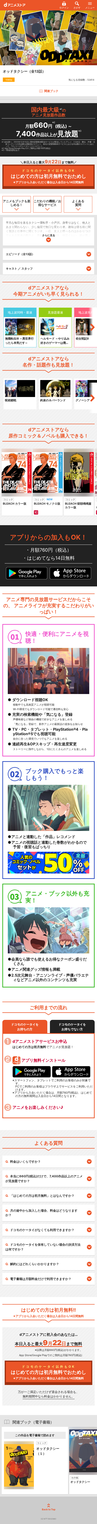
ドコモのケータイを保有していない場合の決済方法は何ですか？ (43, 1247)
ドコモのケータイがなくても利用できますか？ (42, 1230)
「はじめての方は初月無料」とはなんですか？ (42, 1195)
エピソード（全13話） (20, 254)
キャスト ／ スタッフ (19, 268)
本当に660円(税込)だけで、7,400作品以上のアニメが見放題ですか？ (44, 1178)
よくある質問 (78, 203)
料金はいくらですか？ (25, 1161)
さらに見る (48, 235)
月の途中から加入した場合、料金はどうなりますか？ (41, 1213)
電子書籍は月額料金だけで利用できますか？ (40, 1279)
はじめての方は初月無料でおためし (48, 176)
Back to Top (48, 1509)
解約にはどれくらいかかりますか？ (34, 1264)
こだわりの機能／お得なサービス (47, 203)
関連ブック (51, 91)
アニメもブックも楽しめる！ (16, 203)
